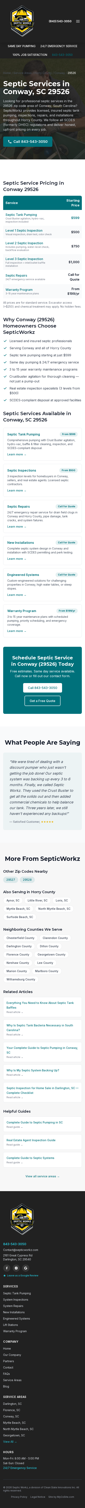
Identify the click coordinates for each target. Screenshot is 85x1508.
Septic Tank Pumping (21, 215)
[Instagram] (16, 1268)
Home (7, 73)
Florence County (18, 954)
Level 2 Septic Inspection (24, 243)
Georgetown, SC (14, 1435)
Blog (6, 1386)
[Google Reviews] (25, 1268)
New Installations (14, 1312)
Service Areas (22, 73)
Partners (8, 1361)
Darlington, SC (12, 1403)
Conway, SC (11, 1416)
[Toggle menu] (78, 21)
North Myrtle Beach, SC (54, 908)
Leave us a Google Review (22, 1275)
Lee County (45, 962)
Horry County (43, 73)
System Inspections (15, 1299)
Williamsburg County (21, 979)
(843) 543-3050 (60, 21)
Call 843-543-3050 (30, 141)
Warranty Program (19, 290)
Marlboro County (46, 971)
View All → (10, 1441)
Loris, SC (62, 900)
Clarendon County (55, 938)
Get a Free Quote (42, 701)
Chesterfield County (20, 938)
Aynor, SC (13, 900)
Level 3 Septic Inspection (24, 259)
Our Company (12, 1354)
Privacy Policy (19, 1496)
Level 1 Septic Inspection (24, 230)
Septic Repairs (16, 275)
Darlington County (19, 946)
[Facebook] (6, 1268)
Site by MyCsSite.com (61, 1496)
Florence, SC (11, 1410)
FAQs (6, 1373)
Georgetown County (51, 954)
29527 (10, 879)
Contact (8, 1367)
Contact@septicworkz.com (20, 1250)
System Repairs (13, 1306)
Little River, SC (37, 900)
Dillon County (49, 946)
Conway (59, 73)
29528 (27, 879)
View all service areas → (43, 1176)
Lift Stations (10, 1324)
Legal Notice (37, 1496)
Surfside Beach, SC (20, 917)
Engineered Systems (16, 1318)
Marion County (17, 971)
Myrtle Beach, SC (18, 908)
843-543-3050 (62, 54)
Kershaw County (18, 962)
